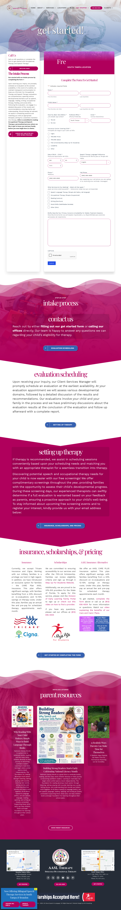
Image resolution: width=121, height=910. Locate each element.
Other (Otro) (55, 207)
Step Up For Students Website (59, 583)
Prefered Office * (75, 115)
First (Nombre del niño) (55, 109)
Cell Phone (83, 172)
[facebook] (48, 878)
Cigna (52, 133)
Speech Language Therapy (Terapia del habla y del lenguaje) (70, 192)
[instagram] (58, 878)
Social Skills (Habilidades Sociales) (62, 204)
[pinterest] (73, 878)
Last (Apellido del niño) (87, 109)
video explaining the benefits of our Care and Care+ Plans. (94, 610)
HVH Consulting (87, 903)
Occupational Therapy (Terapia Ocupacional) (65, 195)
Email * (94, 115)
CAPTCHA (51, 251)
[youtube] (63, 878)
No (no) (53, 123)
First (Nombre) (52, 96)
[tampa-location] (97, 850)
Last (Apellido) (84, 96)
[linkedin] (68, 878)
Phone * (51, 172)
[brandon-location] (23, 850)
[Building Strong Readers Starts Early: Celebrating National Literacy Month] (60, 735)
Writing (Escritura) (57, 201)
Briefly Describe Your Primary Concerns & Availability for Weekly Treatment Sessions (75, 213)
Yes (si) (53, 120)
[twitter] (53, 878)
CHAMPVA (54, 146)
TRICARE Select (56, 139)
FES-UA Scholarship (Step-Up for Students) (65, 142)
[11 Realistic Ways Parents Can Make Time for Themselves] (98, 722)
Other (52, 149)
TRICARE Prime (55, 136)
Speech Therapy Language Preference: (92, 154)
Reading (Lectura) (56, 198)
